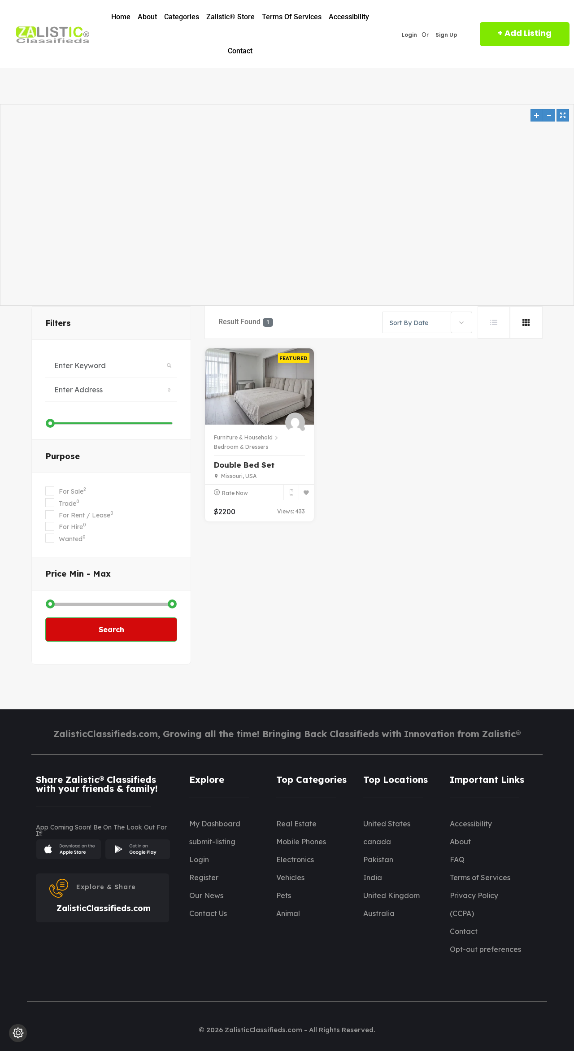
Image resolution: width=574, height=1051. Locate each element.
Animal (288, 913)
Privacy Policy (474, 895)
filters (58, 323)
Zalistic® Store (230, 17)
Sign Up (446, 35)
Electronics (295, 859)
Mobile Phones (301, 841)
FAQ (457, 859)
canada (377, 841)
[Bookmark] (306, 492)
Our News (206, 895)
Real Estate (296, 823)
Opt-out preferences (485, 949)
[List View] (494, 322)
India (372, 877)
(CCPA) (462, 913)
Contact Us (208, 913)
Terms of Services (292, 17)
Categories (181, 17)
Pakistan (378, 859)
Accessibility (349, 17)
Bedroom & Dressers (241, 446)
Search (111, 629)
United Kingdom (391, 895)
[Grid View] (526, 322)
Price (78, 574)
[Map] (287, 204)
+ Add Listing (525, 33)
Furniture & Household (243, 437)
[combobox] (427, 322)
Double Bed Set (244, 464)
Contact (240, 51)
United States (386, 823)
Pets (283, 895)
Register (203, 877)
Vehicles (290, 877)
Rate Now (235, 493)
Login (409, 35)
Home (120, 17)
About (147, 17)
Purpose (62, 456)
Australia (379, 913)
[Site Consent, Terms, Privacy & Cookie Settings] (18, 1033)
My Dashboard (214, 823)
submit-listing (212, 841)
